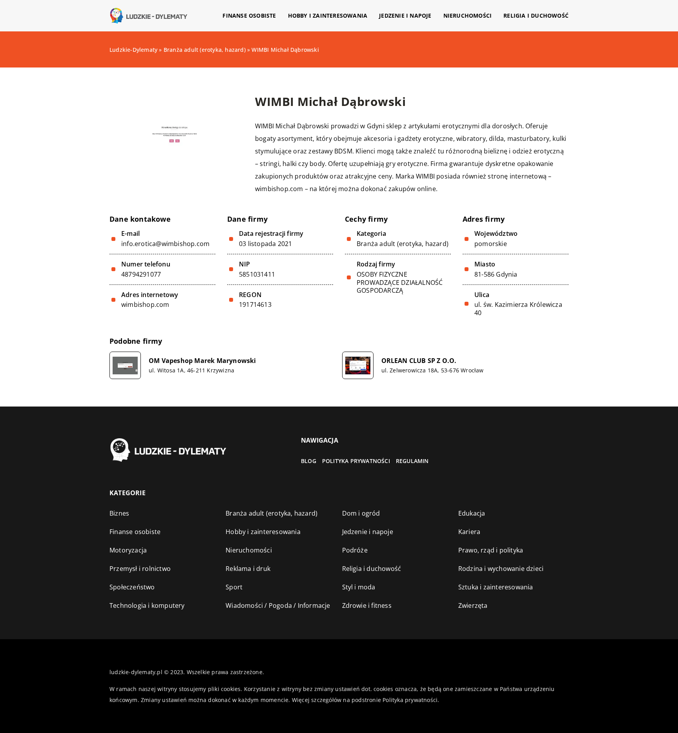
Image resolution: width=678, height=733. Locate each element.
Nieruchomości (467, 15)
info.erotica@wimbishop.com (165, 244)
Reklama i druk (248, 568)
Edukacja (471, 513)
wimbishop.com (279, 188)
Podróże (355, 550)
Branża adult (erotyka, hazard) (402, 243)
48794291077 (141, 274)
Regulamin (412, 461)
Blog (308, 461)
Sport (234, 587)
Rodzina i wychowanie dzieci (500, 568)
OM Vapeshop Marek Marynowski (202, 361)
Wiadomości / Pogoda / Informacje (278, 605)
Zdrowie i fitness (367, 605)
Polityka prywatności (356, 461)
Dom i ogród (361, 513)
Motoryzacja (128, 550)
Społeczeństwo (132, 587)
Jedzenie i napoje (405, 15)
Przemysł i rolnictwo (140, 568)
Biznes (119, 513)
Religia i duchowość (536, 15)
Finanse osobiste (249, 15)
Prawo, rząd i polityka (490, 550)
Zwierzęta (473, 605)
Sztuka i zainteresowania (495, 587)
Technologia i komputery (147, 605)
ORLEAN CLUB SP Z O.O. (419, 361)
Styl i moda (358, 587)
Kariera (469, 531)
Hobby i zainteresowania (328, 15)
